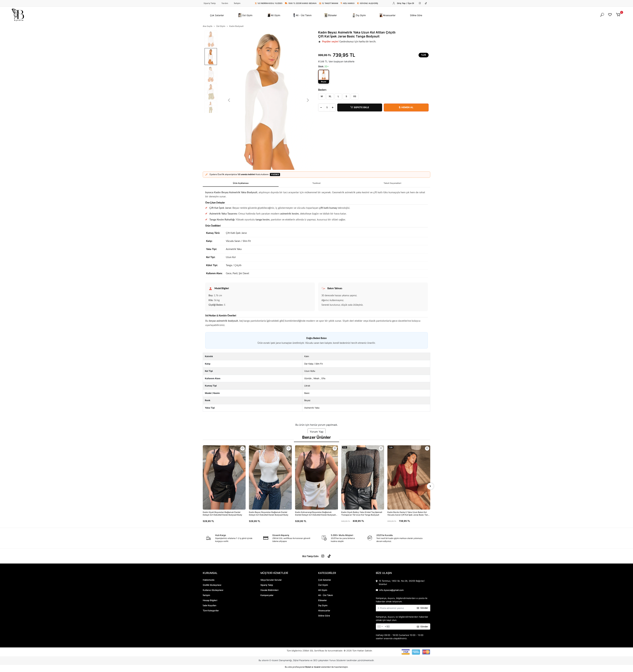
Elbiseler (322, 600)
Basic (307, 393)
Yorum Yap (316, 431)
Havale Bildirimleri (269, 590)
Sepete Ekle (361, 107)
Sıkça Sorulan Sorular (271, 580)
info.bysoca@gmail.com (391, 590)
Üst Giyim (323, 585)
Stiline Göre (324, 615)
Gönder (424, 608)
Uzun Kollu (309, 371)
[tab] (241, 183)
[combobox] (380, 626)
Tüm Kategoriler (211, 610)
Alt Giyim (322, 590)
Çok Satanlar (324, 580)
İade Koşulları (209, 605)
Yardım (224, 3)
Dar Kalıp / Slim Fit (313, 363)
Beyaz (307, 400)
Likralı (307, 385)
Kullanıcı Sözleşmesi (213, 590)
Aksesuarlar (324, 610)
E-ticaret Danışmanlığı (281, 660)
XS (354, 96)
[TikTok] (426, 3)
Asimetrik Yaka (311, 407)
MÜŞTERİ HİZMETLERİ (274, 573)
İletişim (237, 3)
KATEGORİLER (327, 573)
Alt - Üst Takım (325, 595)
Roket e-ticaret (313, 667)
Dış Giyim (322, 605)
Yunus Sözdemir (337, 660)
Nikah (316, 378)
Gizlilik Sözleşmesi (212, 585)
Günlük (308, 378)
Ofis (323, 378)
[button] (217, 15)
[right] (430, 486)
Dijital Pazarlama (301, 660)
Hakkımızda (208, 580)
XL (330, 96)
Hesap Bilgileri (210, 600)
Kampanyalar (266, 595)
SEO (315, 660)
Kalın (306, 356)
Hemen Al (407, 107)
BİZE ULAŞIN (384, 573)
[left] (203, 486)
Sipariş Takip (210, 3)
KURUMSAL (210, 573)
